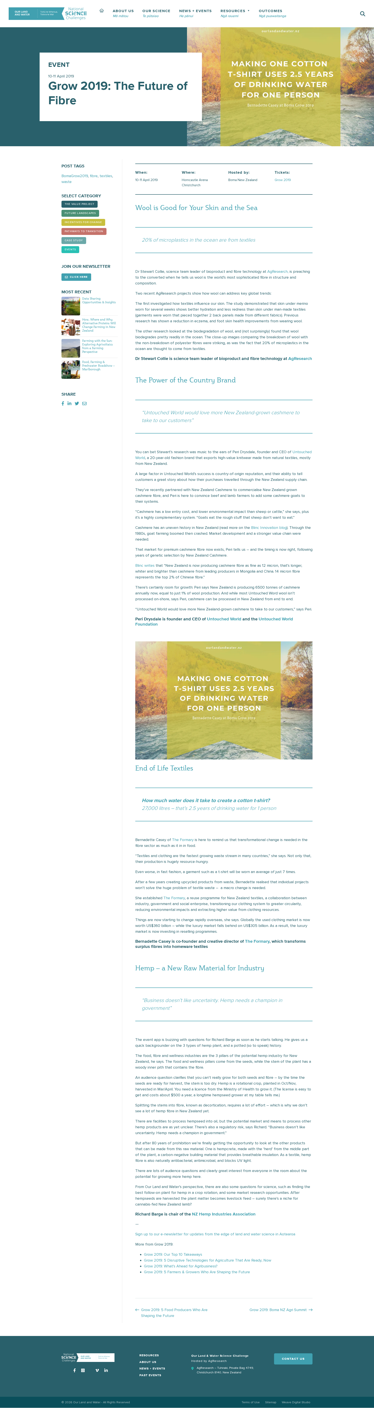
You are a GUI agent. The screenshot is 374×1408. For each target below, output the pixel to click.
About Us (147, 1362)
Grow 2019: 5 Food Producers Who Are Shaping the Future (174, 1312)
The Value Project (79, 204)
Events (70, 249)
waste (66, 181)
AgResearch (300, 358)
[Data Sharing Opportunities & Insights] (70, 305)
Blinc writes (145, 565)
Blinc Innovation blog (269, 527)
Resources (149, 1355)
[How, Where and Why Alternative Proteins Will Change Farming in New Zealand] (70, 326)
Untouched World (224, 619)
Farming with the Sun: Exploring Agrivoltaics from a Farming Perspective (97, 346)
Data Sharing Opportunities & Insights (99, 300)
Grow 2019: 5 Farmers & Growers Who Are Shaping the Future (197, 1272)
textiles (106, 175)
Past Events (150, 1375)
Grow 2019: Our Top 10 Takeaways (173, 1254)
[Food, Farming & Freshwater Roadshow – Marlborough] (70, 369)
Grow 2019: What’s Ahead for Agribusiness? (181, 1266)
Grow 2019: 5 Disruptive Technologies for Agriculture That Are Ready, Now (207, 1260)
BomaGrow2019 (74, 175)
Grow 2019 (283, 180)
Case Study (74, 240)
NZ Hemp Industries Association (224, 1214)
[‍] (101, 13)
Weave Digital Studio (296, 1402)
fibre (94, 175)
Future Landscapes (80, 213)
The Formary (183, 839)
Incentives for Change (83, 222)
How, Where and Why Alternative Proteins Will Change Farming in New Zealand (99, 325)
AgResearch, (278, 271)
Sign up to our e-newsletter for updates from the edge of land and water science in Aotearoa (215, 1234)
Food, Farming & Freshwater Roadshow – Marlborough (98, 365)
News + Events (152, 1368)
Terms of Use (251, 1402)
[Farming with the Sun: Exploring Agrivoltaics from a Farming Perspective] (70, 348)
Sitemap (270, 1402)
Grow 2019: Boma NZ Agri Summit (278, 1309)
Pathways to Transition (84, 231)
